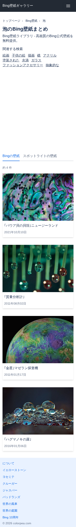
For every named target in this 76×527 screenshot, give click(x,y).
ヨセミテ (8, 476)
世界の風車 (10, 503)
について (8, 463)
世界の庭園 (10, 510)
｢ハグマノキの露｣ (17, 439)
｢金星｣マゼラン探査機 (21, 368)
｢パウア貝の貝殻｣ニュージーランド (31, 225)
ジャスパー (10, 490)
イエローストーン (14, 470)
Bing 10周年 (11, 517)
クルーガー (10, 483)
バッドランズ (11, 497)
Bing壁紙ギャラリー (18, 5)
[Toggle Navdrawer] (68, 5)
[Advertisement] (38, 107)
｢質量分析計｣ (14, 297)
